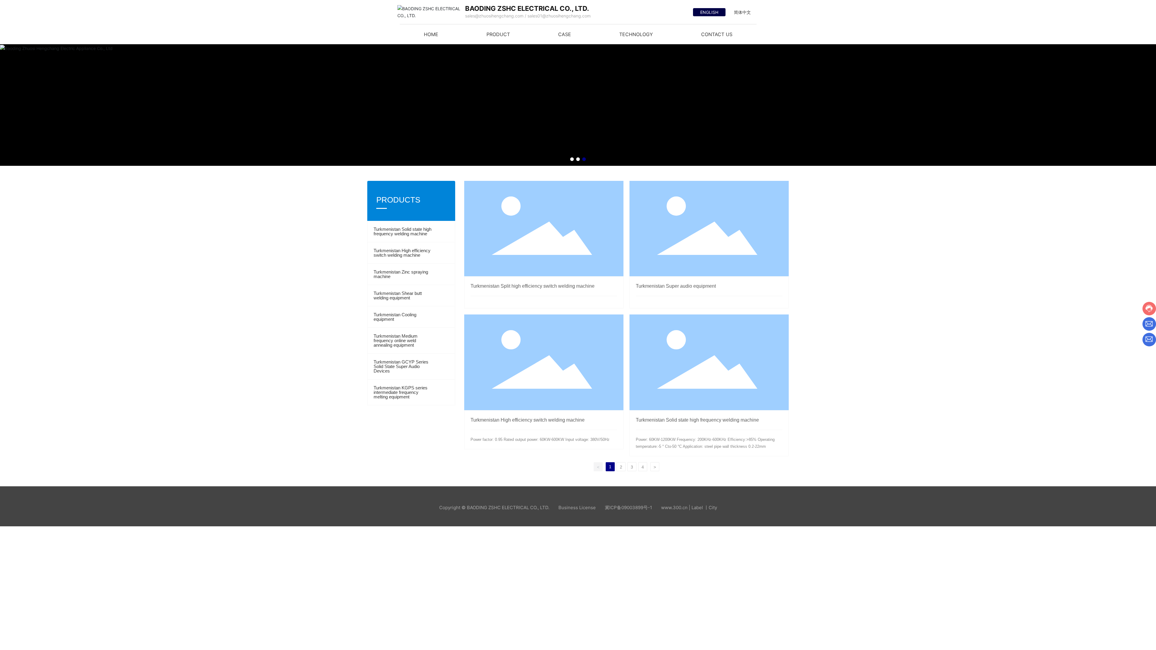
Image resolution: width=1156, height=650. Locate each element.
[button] (572, 159)
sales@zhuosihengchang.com (494, 15)
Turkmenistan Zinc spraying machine (401, 274)
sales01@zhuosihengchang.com (559, 15)
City (713, 507)
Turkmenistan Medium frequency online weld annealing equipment (396, 340)
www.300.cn (674, 507)
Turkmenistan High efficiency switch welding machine (402, 253)
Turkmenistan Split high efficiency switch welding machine (533, 286)
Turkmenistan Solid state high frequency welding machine (402, 231)
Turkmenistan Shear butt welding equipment (398, 295)
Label (697, 507)
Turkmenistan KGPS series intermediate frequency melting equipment (400, 392)
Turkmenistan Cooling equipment (395, 317)
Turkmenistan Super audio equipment (676, 286)
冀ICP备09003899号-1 (628, 507)
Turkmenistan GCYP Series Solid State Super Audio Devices (401, 366)
